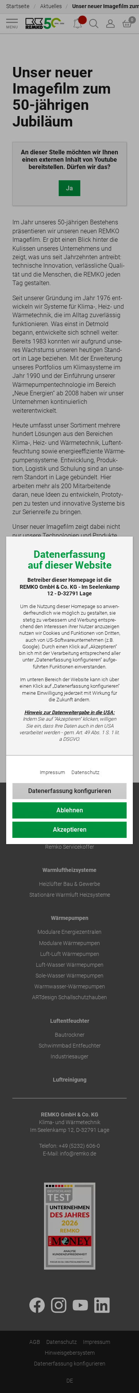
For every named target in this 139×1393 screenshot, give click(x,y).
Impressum (52, 772)
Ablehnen (69, 810)
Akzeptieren (69, 829)
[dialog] (69, 696)
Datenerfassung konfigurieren (69, 791)
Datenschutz (85, 772)
